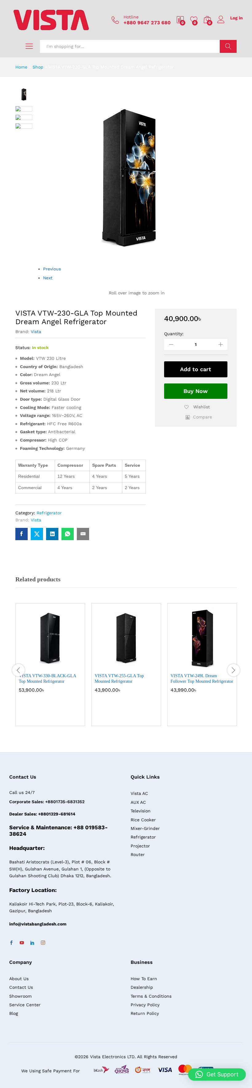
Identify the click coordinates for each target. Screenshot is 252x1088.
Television (141, 810)
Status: (22, 347)
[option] (50, 669)
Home (21, 67)
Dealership (142, 987)
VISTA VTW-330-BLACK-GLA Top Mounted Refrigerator (47, 679)
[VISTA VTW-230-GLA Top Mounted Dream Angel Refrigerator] (21, 534)
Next (48, 277)
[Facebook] (11, 943)
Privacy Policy (145, 1004)
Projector (140, 845)
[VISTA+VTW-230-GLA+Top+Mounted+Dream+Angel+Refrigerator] (37, 534)
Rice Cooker (143, 819)
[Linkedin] (32, 943)
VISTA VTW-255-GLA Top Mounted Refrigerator (119, 679)
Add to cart (195, 369)
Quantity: (173, 334)
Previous (52, 268)
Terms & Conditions (151, 996)
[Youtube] (22, 943)
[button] (199, 417)
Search (228, 46)
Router (138, 854)
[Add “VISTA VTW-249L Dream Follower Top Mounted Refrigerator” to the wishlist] (215, 666)
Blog (13, 1013)
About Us (19, 978)
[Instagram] (43, 943)
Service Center (25, 1004)
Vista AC (139, 793)
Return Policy (145, 1013)
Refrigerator (49, 512)
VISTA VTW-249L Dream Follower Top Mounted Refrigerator (202, 679)
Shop (38, 67)
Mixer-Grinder (145, 828)
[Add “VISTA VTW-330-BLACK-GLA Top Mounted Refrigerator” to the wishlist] (63, 666)
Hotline (131, 16)
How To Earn (144, 978)
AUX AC (138, 802)
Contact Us (21, 987)
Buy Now (195, 391)
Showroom (20, 996)
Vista (36, 331)
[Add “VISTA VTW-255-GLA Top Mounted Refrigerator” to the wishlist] (139, 666)
